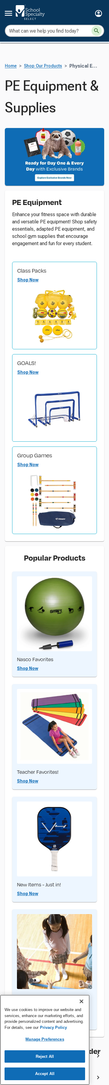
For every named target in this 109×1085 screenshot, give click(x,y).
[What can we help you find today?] (96, 31)
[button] (98, 13)
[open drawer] (8, 13)
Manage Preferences (44, 1039)
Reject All (45, 1056)
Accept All (44, 1073)
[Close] (81, 1001)
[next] (98, 1057)
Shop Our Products (43, 66)
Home (11, 66)
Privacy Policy (53, 1027)
